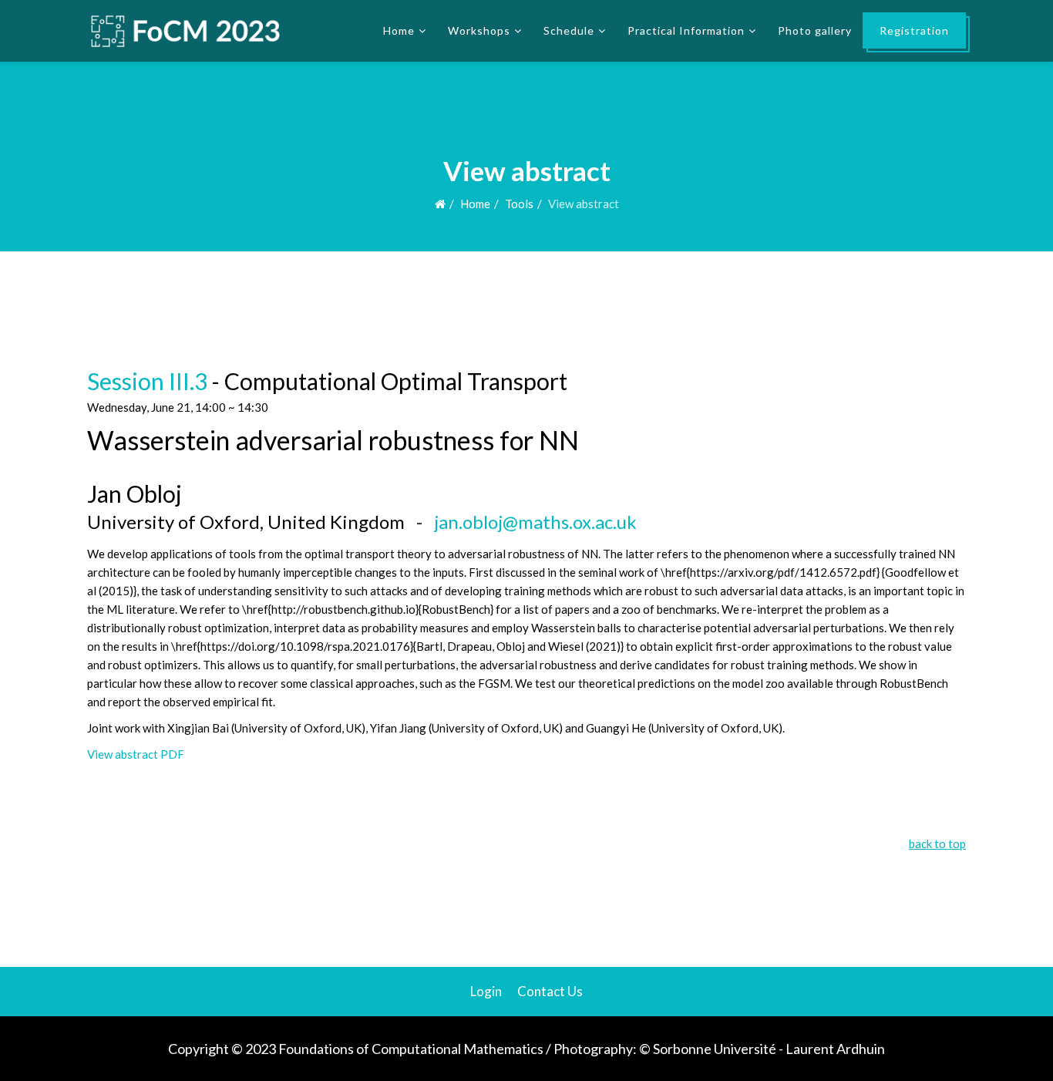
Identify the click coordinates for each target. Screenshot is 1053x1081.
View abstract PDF (135, 754)
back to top (937, 843)
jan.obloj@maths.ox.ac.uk (535, 521)
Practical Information (686, 30)
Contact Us (550, 991)
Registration (914, 30)
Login (486, 991)
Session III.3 (147, 381)
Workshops (479, 30)
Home (399, 30)
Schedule (568, 30)
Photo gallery (815, 30)
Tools (519, 203)
